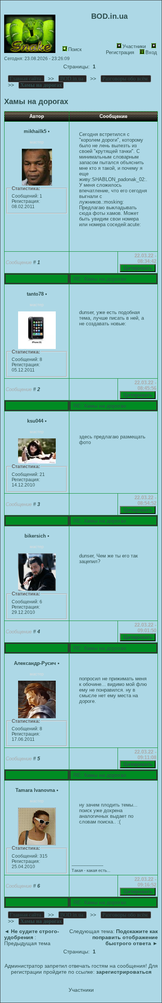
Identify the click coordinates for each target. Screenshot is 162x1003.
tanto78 (35, 294)
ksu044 (35, 421)
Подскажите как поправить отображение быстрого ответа (125, 937)
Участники (134, 46)
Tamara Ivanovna (35, 790)
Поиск (75, 49)
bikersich (35, 536)
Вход (151, 52)
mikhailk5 (35, 131)
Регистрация (120, 52)
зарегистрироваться (123, 972)
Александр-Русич (35, 663)
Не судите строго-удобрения (31, 934)
